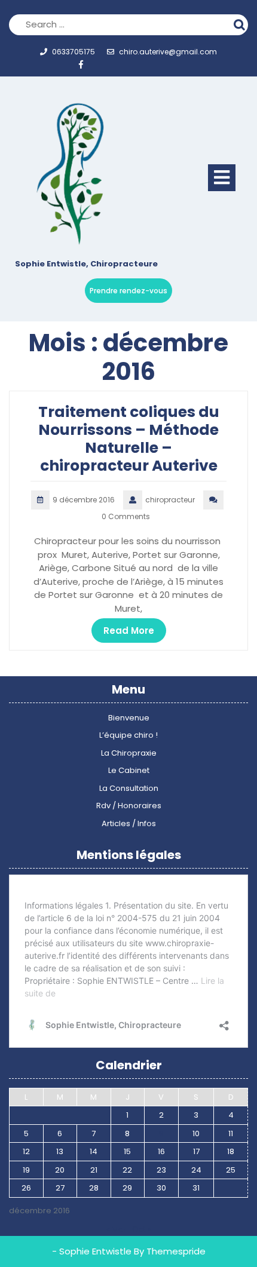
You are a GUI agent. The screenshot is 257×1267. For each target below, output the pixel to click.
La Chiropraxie (129, 753)
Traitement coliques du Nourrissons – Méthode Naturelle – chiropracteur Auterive (128, 438)
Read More (128, 630)
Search (241, 23)
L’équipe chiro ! (128, 735)
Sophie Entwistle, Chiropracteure (86, 263)
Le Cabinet (128, 770)
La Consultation (128, 788)
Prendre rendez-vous (128, 291)
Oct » (141, 1229)
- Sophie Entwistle (91, 1251)
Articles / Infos (129, 823)
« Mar (116, 1229)
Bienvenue (128, 717)
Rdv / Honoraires (128, 805)
